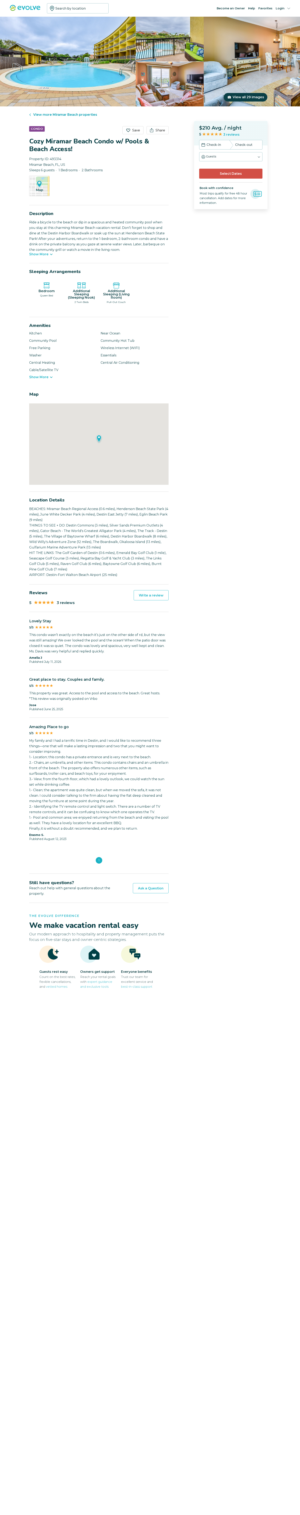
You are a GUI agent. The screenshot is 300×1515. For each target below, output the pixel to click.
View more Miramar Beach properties (65, 115)
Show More (39, 254)
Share (160, 130)
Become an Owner (231, 8)
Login (280, 8)
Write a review (151, 595)
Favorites (265, 8)
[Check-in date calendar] (203, 145)
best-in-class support (136, 987)
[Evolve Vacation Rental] (25, 10)
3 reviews (231, 135)
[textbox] (78, 8)
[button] (230, 156)
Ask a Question (150, 888)
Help (251, 8)
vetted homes (56, 987)
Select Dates (231, 174)
